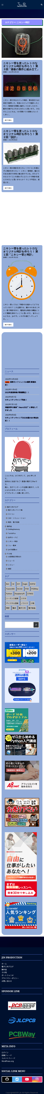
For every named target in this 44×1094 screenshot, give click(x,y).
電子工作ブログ (12, 507)
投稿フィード (7, 1055)
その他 (9, 554)
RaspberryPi (20, 593)
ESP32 (32, 584)
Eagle (25, 584)
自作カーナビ (13, 537)
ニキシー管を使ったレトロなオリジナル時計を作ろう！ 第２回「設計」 (20, 134)
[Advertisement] (22, 219)
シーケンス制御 (12, 598)
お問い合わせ (7, 981)
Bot (7, 584)
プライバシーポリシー (10, 978)
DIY (18, 584)
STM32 (30, 593)
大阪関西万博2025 (14, 557)
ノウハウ (24, 603)
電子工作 (22, 608)
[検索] (36, 624)
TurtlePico (12, 533)
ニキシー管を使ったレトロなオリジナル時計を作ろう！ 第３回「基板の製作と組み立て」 (21, 66)
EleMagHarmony (14, 529)
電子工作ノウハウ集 (15, 510)
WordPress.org (8, 1061)
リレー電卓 (12, 545)
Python (9, 593)
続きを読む (8, 120)
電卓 (14, 608)
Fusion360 (10, 589)
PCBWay (34, 589)
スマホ (23, 598)
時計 (8, 608)
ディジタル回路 (12, 603)
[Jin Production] (22, 4)
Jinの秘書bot (12, 549)
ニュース (11, 561)
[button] (41, 5)
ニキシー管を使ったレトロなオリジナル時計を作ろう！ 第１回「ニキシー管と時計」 (20, 251)
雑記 (9, 569)
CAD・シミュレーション (17, 518)
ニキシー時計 (13, 541)
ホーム (4, 963)
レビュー (11, 565)
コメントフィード (8, 1058)
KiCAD (19, 589)
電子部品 (32, 608)
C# (13, 584)
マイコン (11, 514)
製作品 (9, 526)
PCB (27, 589)
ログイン (5, 1052)
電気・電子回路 (13, 522)
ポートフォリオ (8, 975)
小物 (32, 603)
